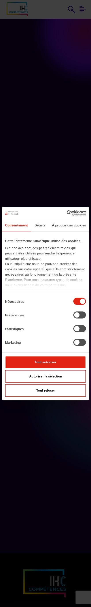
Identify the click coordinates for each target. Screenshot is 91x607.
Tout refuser (45, 390)
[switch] (79, 315)
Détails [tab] (39, 225)
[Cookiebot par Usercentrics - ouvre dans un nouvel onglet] (66, 213)
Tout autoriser (45, 362)
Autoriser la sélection (45, 376)
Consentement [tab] (16, 225)
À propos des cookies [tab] (69, 225)
